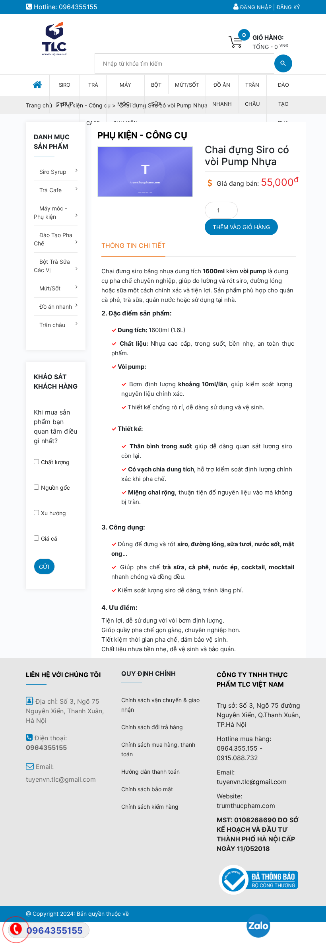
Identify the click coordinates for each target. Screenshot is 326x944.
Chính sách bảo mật (147, 789)
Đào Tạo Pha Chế (53, 239)
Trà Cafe (50, 190)
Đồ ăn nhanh (55, 306)
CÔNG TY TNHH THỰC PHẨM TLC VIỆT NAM (252, 679)
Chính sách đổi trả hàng (152, 727)
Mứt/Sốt (49, 288)
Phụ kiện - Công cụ (142, 135)
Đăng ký (288, 7)
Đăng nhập (256, 7)
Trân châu (51, 324)
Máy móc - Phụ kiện (50, 212)
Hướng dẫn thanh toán (150, 771)
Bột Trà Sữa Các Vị (52, 265)
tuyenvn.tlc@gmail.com (252, 782)
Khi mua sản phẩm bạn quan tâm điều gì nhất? (55, 426)
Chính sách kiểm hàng (150, 806)
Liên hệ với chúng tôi (63, 675)
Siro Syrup (52, 171)
